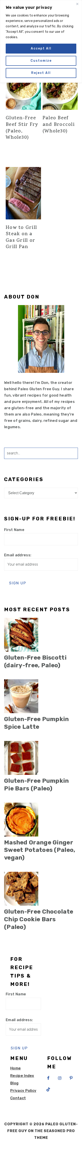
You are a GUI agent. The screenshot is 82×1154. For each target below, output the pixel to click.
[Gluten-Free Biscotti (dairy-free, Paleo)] (41, 635)
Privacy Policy (23, 1090)
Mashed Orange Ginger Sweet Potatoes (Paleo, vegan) (39, 850)
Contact (18, 1098)
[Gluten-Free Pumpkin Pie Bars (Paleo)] (41, 758)
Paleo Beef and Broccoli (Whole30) (59, 125)
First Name (14, 530)
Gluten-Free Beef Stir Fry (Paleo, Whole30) (22, 128)
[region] (41, 41)
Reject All (41, 73)
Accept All (41, 48)
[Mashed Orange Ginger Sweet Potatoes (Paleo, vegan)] (41, 820)
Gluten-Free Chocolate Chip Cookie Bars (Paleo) (38, 919)
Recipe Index (22, 1076)
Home (15, 1068)
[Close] (77, 4)
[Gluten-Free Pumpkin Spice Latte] (41, 696)
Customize (41, 61)
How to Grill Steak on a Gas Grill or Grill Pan (21, 237)
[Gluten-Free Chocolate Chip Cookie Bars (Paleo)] (41, 889)
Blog (14, 1083)
